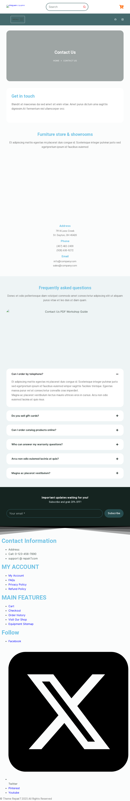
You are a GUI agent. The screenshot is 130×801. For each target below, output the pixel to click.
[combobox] (63, 7)
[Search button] (84, 6)
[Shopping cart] (121, 7)
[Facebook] (115, 19)
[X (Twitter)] (123, 19)
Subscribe (114, 513)
